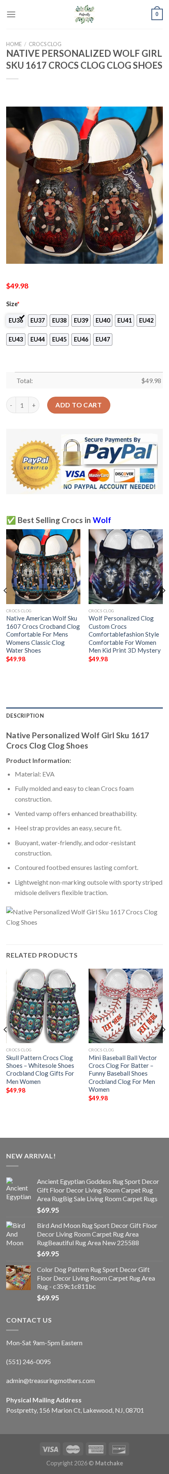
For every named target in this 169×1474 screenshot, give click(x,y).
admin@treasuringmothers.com (50, 1380)
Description (25, 715)
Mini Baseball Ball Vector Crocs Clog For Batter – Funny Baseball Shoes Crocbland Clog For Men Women (123, 1073)
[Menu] (11, 14)
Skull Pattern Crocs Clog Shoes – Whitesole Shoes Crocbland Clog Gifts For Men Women (40, 1069)
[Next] (163, 607)
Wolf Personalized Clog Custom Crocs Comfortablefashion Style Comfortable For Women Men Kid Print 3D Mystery (125, 634)
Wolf (102, 520)
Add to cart (78, 405)
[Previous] (6, 607)
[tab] (84, 715)
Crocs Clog (45, 44)
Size (12, 303)
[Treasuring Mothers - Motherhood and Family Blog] (84, 14)
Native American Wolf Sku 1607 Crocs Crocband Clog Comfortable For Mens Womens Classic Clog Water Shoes (43, 634)
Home (14, 44)
